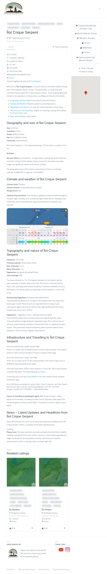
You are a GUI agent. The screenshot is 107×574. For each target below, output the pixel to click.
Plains (59, 24)
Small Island (23, 502)
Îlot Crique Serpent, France (19, 38)
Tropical (36, 27)
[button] (86, 93)
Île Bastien (14, 509)
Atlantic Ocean (13, 24)
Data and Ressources (26, 569)
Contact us (11, 569)
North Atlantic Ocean (46, 24)
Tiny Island (26, 27)
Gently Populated (28, 24)
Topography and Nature (19, 107)
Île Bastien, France (18, 513)
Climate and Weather (18, 104)
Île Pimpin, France (51, 513)
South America (13, 27)
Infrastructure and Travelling (21, 110)
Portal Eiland (35, 81)
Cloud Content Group (61, 569)
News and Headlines (18, 116)
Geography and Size (18, 100)
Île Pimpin (47, 509)
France (12, 78)
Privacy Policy (44, 569)
